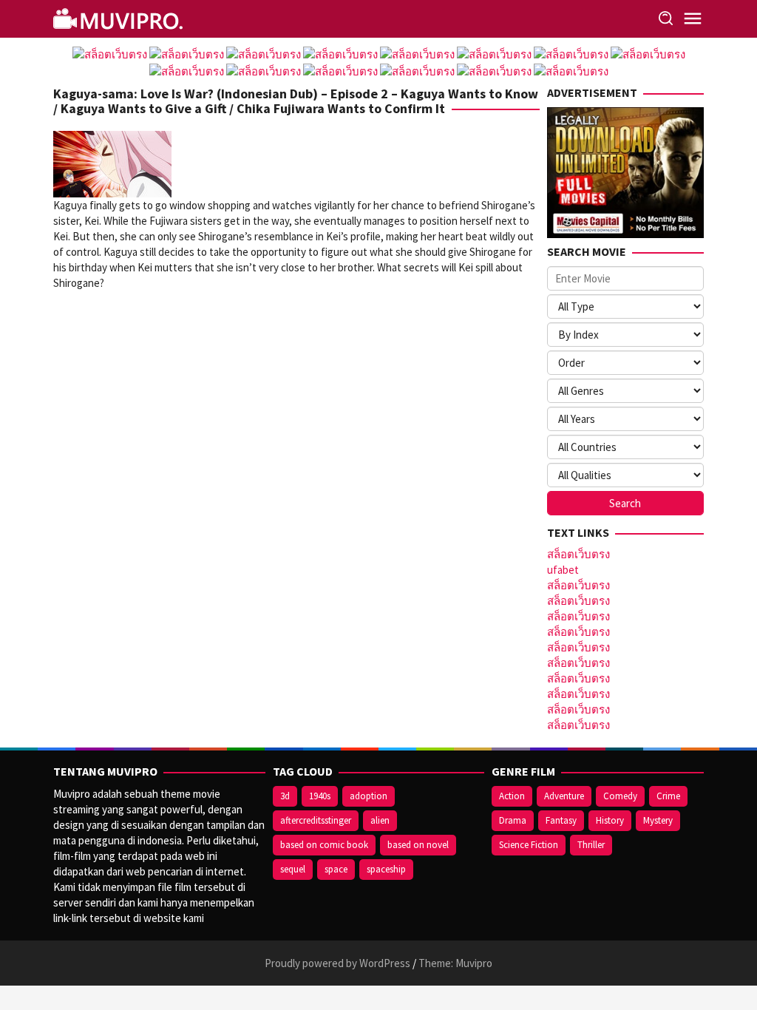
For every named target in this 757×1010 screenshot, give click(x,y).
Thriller (591, 844)
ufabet (563, 570)
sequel (292, 869)
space (336, 869)
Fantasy (561, 820)
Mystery (658, 820)
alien (380, 820)
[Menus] (693, 18)
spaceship (386, 869)
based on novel (418, 844)
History (610, 820)
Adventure (564, 796)
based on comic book (324, 844)
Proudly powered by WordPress (337, 963)
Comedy (620, 796)
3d (285, 796)
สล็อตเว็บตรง (578, 554)
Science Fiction (528, 844)
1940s (319, 796)
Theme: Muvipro (455, 963)
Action (512, 796)
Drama (512, 820)
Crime (668, 796)
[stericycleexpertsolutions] (119, 17)
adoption (368, 796)
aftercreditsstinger (315, 820)
